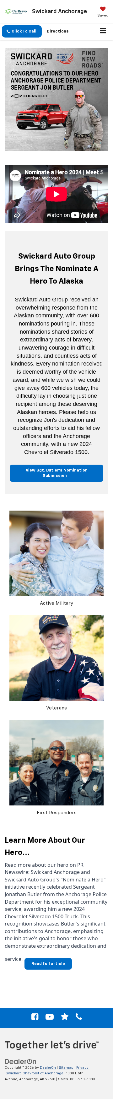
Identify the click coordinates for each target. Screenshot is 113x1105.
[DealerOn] (21, 1061)
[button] (22, 31)
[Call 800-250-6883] (79, 1018)
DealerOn (48, 1067)
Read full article (48, 964)
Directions (58, 31)
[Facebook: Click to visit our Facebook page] (34, 1018)
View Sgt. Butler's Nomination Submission (57, 473)
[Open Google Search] (64, 1018)
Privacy (82, 1067)
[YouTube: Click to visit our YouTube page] (50, 1018)
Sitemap (66, 1067)
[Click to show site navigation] (103, 31)
